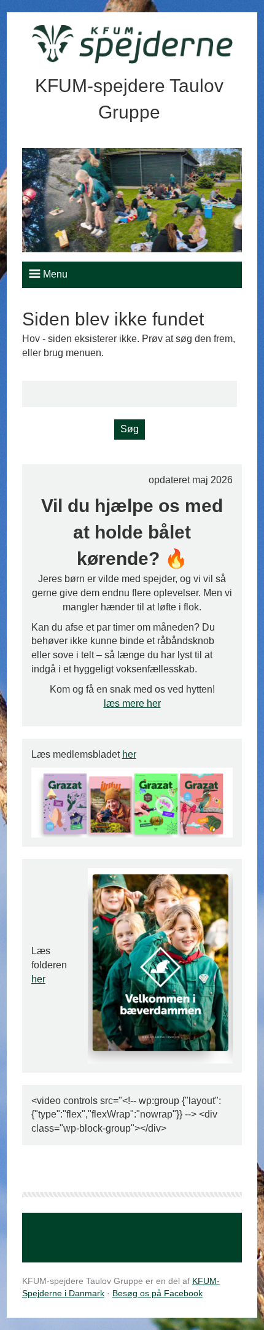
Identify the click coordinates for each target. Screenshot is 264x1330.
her (129, 754)
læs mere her (132, 703)
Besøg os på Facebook (157, 1293)
